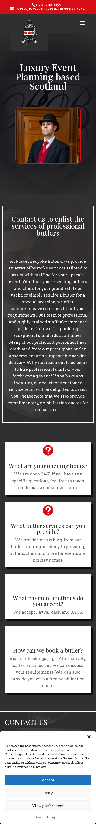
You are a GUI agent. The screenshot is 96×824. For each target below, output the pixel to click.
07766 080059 (48, 5)
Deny (48, 793)
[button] (89, 736)
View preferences (48, 806)
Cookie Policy (45, 817)
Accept (48, 780)
